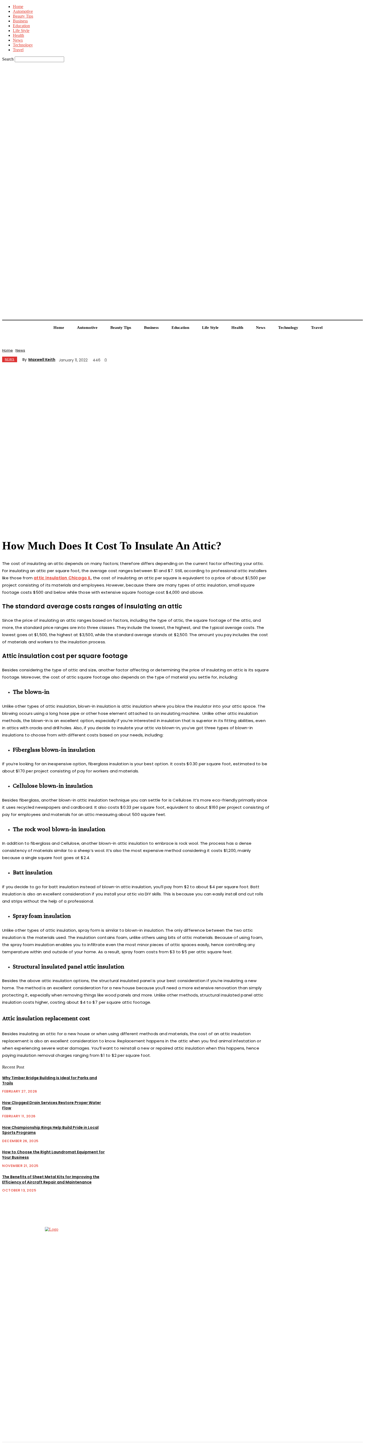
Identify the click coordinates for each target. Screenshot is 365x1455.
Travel (18, 49)
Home (18, 6)
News (18, 40)
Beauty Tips (23, 16)
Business (20, 21)
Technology (23, 45)
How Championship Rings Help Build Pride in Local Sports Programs (50, 1130)
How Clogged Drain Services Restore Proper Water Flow (51, 1105)
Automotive (23, 11)
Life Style (21, 30)
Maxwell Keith (41, 359)
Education (21, 25)
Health (18, 35)
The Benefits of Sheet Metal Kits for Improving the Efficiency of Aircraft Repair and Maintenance (50, 1179)
